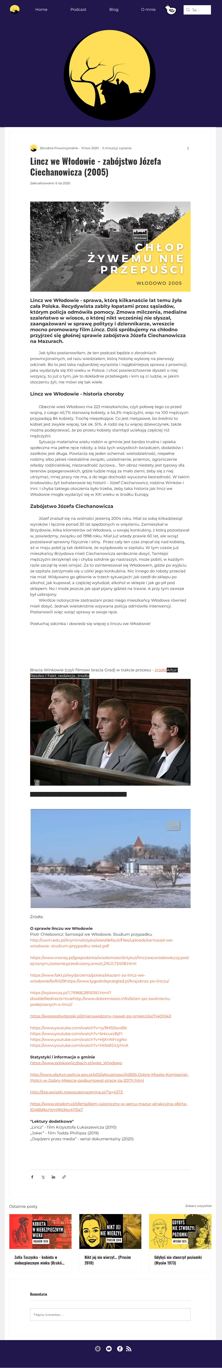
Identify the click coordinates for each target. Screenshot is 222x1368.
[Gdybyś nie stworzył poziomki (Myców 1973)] (180, 1231)
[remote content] (110, 649)
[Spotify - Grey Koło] (98, 1349)
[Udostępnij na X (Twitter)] (43, 1177)
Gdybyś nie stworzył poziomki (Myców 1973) (178, 1260)
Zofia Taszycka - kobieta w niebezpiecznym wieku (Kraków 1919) (39, 1260)
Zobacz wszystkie (198, 1206)
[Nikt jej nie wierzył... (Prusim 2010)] (110, 1231)
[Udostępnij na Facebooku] (32, 1177)
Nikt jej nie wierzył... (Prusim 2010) (108, 1260)
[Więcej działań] (188, 148)
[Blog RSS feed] (128, 1349)
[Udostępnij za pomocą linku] (64, 1177)
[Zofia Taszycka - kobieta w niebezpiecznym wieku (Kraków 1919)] (40, 1231)
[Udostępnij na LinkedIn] (53, 1177)
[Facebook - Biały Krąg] (120, 1349)
